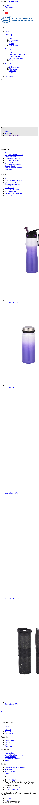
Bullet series (9, 162)
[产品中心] (19, 84)
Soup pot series (11, 166)
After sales (13, 69)
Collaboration (14, 67)
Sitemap (8, 798)
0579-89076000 (12, 2)
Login (7, 5)
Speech (12, 38)
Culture (12, 42)
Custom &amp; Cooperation (15, 767)
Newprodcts (13, 53)
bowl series (9, 170)
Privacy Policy (10, 800)
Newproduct (9, 753)
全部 (6, 178)
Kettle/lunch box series (13, 168)
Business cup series (16, 58)
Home (7, 31)
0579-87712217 (14, 787)
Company (8, 35)
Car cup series (14, 56)
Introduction (13, 40)
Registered (9, 7)
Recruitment (13, 45)
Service (8, 63)
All (6, 153)
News (11, 73)
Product (8, 49)
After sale (8, 769)
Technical (12, 71)
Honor (11, 44)
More (11, 60)
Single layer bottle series (18, 54)
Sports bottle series (12, 135)
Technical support (11, 771)
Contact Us (9, 76)
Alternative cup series (13, 164)
